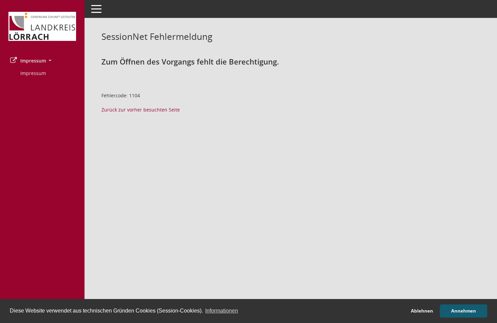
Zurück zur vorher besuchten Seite (140, 109)
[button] (42, 60)
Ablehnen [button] (422, 311)
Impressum (33, 73)
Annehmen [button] (463, 311)
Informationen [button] (221, 311)
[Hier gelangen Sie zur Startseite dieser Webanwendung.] (42, 26)
